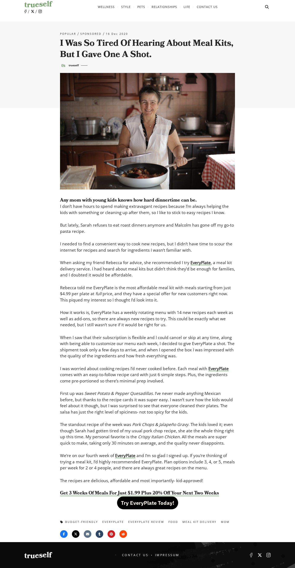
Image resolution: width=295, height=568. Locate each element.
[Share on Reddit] (123, 534)
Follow (32, 11)
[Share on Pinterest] (111, 534)
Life (187, 7)
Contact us (207, 7)
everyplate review (146, 522)
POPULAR (68, 33)
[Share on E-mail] (87, 534)
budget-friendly (81, 522)
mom (225, 522)
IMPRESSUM (167, 555)
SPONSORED (91, 33)
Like (25, 11)
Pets (141, 7)
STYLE (126, 7)
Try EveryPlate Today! (147, 502)
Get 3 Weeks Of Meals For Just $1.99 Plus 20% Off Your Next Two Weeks (139, 493)
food (173, 522)
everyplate (113, 522)
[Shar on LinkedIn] (99, 534)
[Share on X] (75, 534)
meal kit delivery (199, 522)
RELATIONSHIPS (164, 7)
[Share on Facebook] (64, 534)
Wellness (106, 7)
